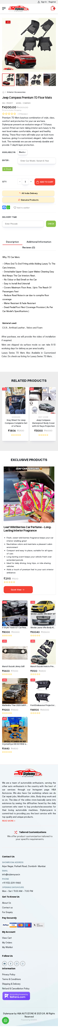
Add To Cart (46, 182)
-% (8, 22)
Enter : (6, 160)
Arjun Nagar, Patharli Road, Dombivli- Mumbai (23, 866)
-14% (4, 389)
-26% (32, 680)
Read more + (8, 821)
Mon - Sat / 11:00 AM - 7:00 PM (17, 891)
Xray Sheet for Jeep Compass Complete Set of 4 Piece (16, 423)
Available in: (9, 152)
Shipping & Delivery (11, 984)
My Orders (7, 942)
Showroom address (12, 862)
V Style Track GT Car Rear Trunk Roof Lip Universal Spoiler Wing (15, 627)
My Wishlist (7, 947)
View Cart (7, 938)
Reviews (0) (28, 247)
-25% (31, 389)
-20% (4, 602)
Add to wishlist (23, 207)
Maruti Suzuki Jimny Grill (13, 666)
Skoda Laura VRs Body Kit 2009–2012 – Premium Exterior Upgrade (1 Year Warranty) (43, 627)
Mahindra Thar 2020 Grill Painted (15, 705)
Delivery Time (9, 217)
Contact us (7, 907)
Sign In (44, 2)
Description (12, 241)
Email (5, 871)
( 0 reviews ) (23, 114)
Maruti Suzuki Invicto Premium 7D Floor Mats (43, 666)
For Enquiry (7, 912)
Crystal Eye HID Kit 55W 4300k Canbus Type (15, 744)
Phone (5, 879)
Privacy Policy (8, 974)
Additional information (39, 241)
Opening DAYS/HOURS (13, 887)
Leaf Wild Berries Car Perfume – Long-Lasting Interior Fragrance (27, 528)
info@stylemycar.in (11, 874)
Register (52, 2)
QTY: (4, 181)
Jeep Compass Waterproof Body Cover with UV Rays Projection (43, 423)
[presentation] (54, 415)
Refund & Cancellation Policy (15, 988)
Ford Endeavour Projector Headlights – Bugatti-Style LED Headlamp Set (43, 705)
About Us (6, 902)
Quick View (16, 589)
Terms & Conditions (11, 979)
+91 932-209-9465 (11, 882)
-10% (32, 602)
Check (51, 223)
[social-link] (4, 963)
